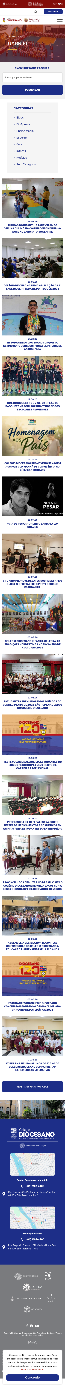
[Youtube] (37, 1325)
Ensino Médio (25, 131)
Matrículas (53, 11)
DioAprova (23, 124)
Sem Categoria (26, 164)
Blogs (20, 117)
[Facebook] (27, 1325)
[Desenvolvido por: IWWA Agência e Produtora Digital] (32, 1342)
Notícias (21, 157)
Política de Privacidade (32, 1369)
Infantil (21, 151)
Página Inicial (17, 36)
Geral (19, 144)
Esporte (21, 137)
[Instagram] (31, 1325)
